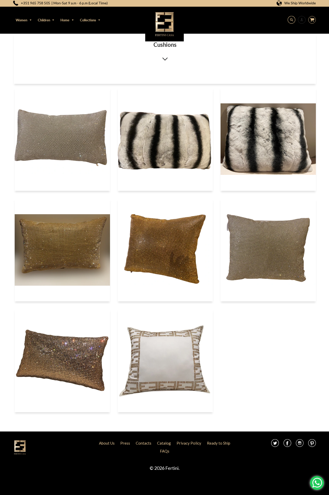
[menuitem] (23, 20)
